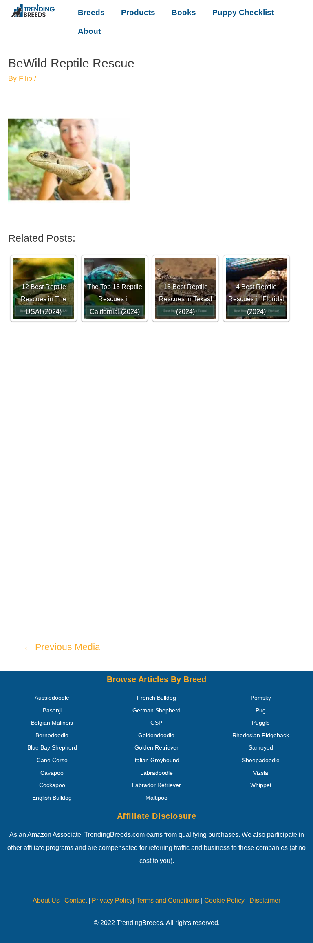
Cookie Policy (224, 900)
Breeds (91, 12)
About (89, 31)
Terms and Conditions (167, 900)
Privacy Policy (112, 900)
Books (184, 12)
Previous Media (61, 647)
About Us (46, 900)
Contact (75, 900)
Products (138, 12)
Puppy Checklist (243, 12)
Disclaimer (264, 900)
